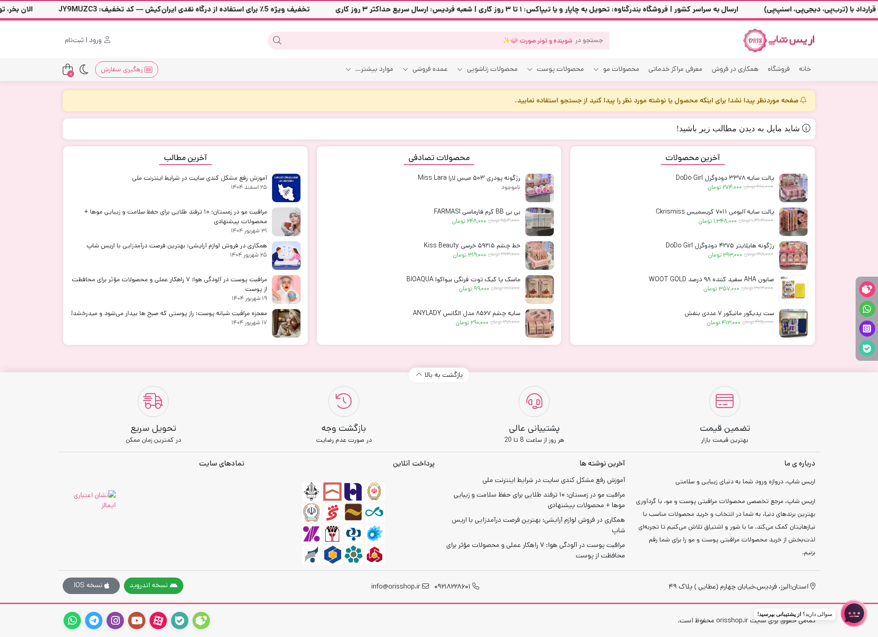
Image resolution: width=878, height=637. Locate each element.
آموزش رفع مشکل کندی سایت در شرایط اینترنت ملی (553, 480)
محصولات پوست (559, 69)
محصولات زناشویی (491, 69)
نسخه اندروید (149, 585)
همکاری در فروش (735, 69)
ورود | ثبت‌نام (84, 40)
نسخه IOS (89, 585)
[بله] (867, 348)
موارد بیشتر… (373, 69)
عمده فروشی (429, 69)
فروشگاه (779, 69)
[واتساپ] (867, 309)
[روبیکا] (867, 289)
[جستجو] (277, 41)
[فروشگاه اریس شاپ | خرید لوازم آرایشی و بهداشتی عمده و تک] (778, 40)
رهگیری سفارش (123, 69)
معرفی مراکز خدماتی (675, 69)
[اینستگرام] (867, 329)
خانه (805, 69)
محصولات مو (620, 69)
